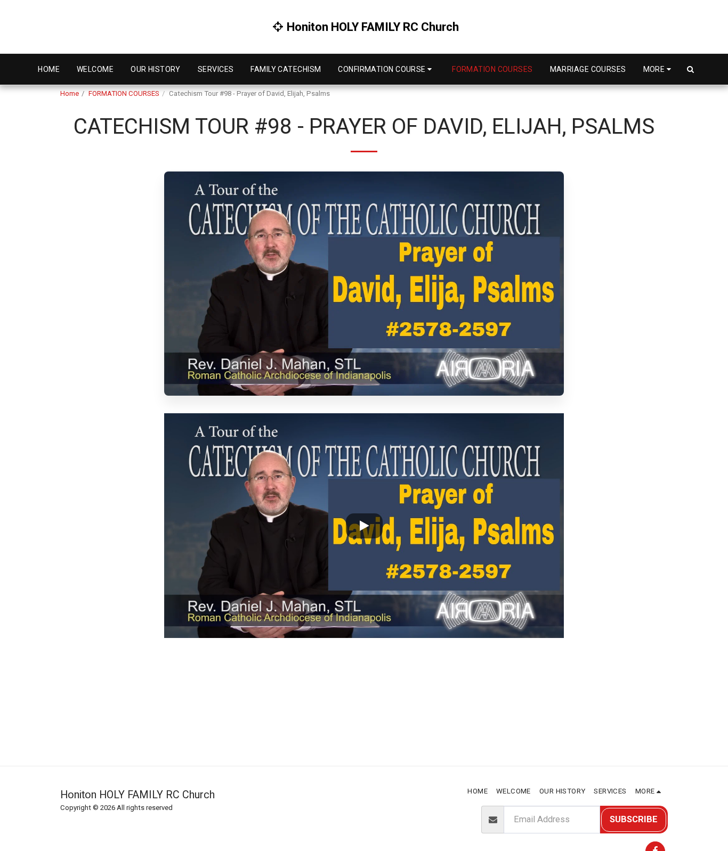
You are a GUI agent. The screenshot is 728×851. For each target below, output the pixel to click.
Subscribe (634, 819)
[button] (386, 69)
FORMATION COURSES (123, 93)
